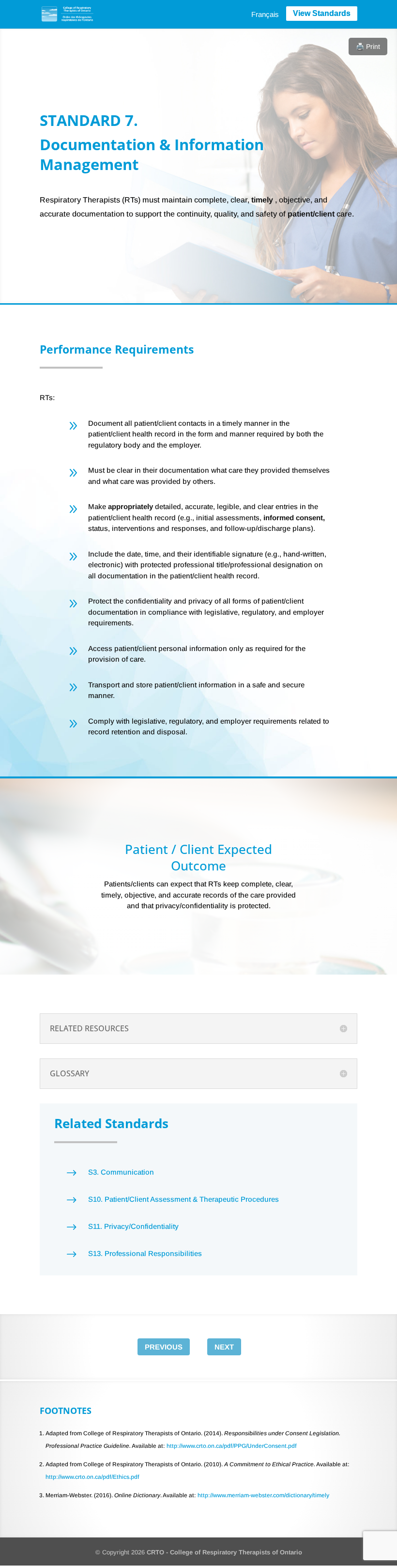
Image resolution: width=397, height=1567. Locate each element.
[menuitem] (265, 14)
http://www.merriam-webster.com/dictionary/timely (263, 1495)
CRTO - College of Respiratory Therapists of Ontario (224, 1552)
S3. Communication (121, 1172)
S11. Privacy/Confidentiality (133, 1226)
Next (224, 1347)
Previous (164, 1347)
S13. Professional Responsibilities (145, 1253)
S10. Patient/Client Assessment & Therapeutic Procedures (183, 1199)
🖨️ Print (368, 46)
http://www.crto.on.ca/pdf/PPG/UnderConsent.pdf (232, 1446)
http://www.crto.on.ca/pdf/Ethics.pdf (92, 1477)
